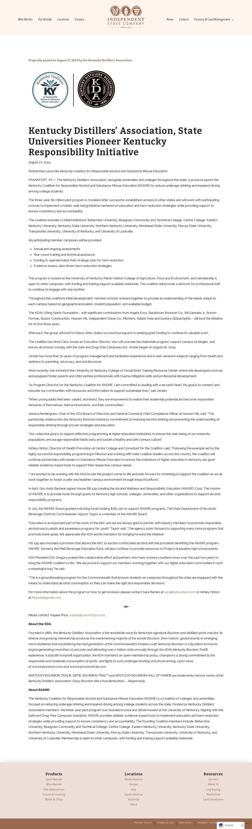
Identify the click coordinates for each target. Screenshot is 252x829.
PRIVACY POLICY (143, 822)
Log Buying (213, 789)
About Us (213, 784)
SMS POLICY (185, 822)
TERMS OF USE (165, 822)
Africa (133, 804)
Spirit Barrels (54, 779)
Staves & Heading (54, 794)
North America (134, 779)
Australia (133, 799)
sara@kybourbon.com (180, 592)
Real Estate (213, 794)
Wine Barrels (54, 784)
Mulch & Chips (54, 799)
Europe (133, 784)
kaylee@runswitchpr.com (87, 615)
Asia (133, 789)
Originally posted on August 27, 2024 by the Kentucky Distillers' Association (80, 59)
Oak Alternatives (54, 789)
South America (134, 794)
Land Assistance (213, 799)
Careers (213, 779)
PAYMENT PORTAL (207, 822)
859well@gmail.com (46, 597)
